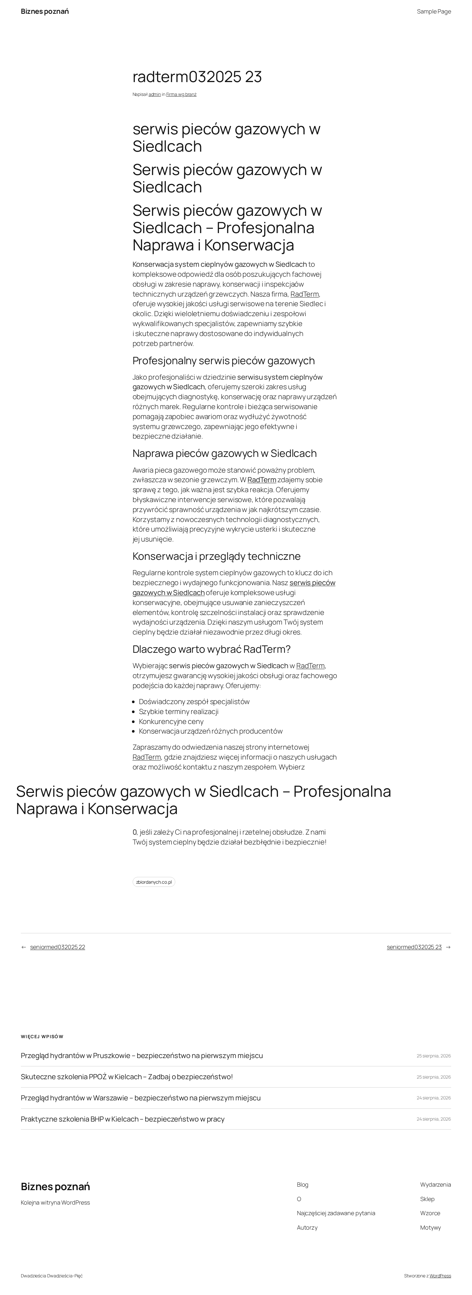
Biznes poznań (45, 11)
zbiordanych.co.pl (154, 882)
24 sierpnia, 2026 (434, 1098)
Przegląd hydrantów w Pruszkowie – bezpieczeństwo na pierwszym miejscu (142, 1056)
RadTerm (305, 294)
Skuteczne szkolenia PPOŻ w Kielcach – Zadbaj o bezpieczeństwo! (127, 1077)
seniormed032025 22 (57, 947)
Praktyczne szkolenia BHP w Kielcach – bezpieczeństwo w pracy (123, 1119)
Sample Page (434, 11)
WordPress (440, 1276)
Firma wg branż (181, 94)
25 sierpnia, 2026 (434, 1056)
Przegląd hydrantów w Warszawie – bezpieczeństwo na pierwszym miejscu (141, 1098)
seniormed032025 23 (414, 947)
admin (155, 94)
